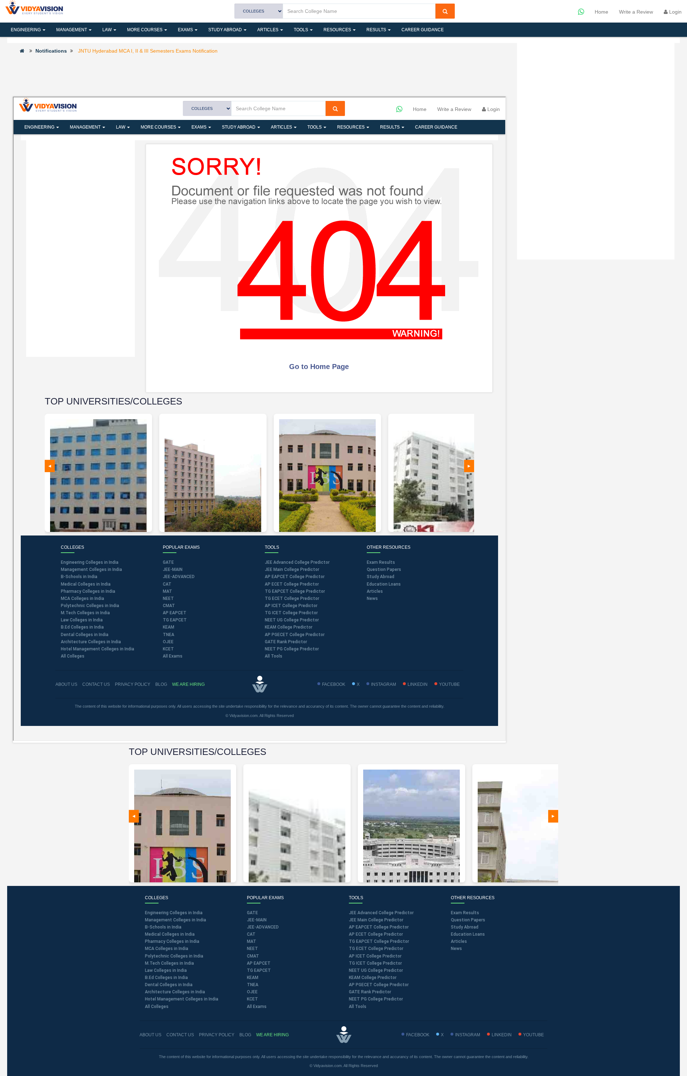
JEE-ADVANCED (263, 927)
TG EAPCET (259, 970)
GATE (252, 912)
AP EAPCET (259, 963)
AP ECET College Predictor (376, 934)
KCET (252, 999)
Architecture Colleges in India (175, 991)
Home (601, 12)
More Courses (145, 29)
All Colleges (157, 1006)
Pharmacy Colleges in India (172, 941)
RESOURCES (337, 29)
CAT (251, 934)
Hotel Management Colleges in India (181, 999)
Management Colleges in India (175, 919)
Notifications (51, 51)
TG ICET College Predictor (375, 963)
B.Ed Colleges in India (166, 977)
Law (107, 29)
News (456, 948)
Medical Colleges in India (170, 934)
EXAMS (186, 29)
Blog (245, 1034)
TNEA (252, 984)
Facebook (417, 1034)
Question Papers (468, 919)
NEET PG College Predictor (376, 999)
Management (72, 29)
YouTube (533, 1034)
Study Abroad (225, 29)
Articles (268, 29)
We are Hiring (272, 1034)
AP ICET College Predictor (375, 956)
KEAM (252, 977)
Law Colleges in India (166, 970)
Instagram (467, 1034)
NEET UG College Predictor (376, 970)
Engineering (26, 29)
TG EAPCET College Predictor (379, 941)
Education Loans (468, 934)
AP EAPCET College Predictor (379, 927)
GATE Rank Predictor (370, 991)
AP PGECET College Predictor (379, 984)
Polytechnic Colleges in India (174, 956)
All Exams (257, 1006)
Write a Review (636, 12)
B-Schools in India (163, 927)
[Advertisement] (259, 75)
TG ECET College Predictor (376, 948)
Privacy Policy (216, 1034)
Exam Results (465, 912)
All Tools (357, 1006)
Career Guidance (422, 29)
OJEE (252, 991)
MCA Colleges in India (166, 948)
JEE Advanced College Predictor (381, 912)
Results (376, 29)
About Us (150, 1034)
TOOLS (301, 29)
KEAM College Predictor (372, 977)
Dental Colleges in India (169, 984)
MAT (251, 941)
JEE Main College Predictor (376, 919)
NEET (252, 948)
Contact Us (180, 1034)
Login (675, 12)
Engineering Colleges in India (174, 912)
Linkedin (502, 1034)
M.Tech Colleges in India (169, 963)
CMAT (253, 956)
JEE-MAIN (257, 919)
